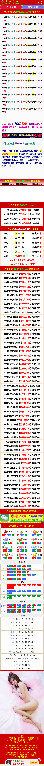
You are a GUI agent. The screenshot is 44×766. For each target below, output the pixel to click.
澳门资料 (11, 7)
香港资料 (33, 7)
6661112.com (7, 184)
